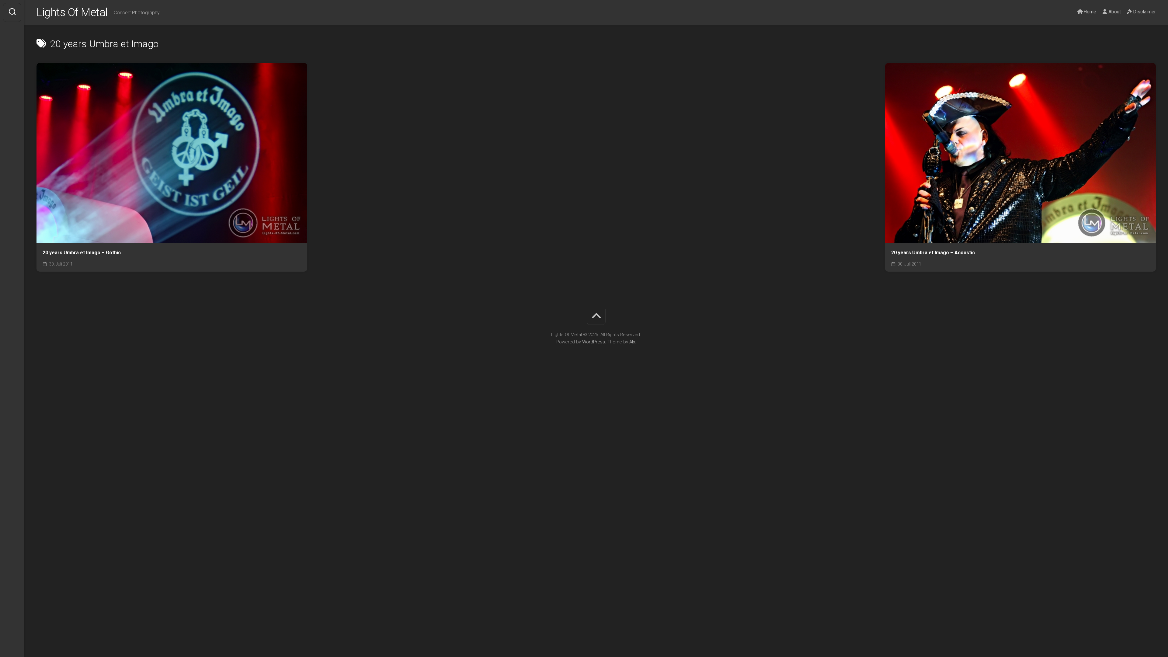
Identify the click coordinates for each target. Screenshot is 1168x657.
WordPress (593, 342)
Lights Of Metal (72, 12)
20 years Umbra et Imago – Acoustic (933, 252)
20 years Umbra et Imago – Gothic (82, 252)
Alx (632, 342)
